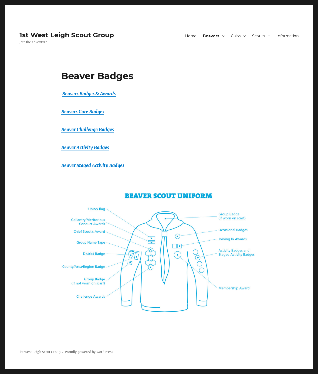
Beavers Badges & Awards (89, 93)
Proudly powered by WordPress (89, 352)
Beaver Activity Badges (85, 147)
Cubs (235, 36)
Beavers (211, 36)
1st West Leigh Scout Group (66, 35)
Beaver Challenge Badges (87, 129)
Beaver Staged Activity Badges (92, 165)
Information (288, 36)
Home (190, 36)
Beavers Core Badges (82, 111)
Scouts (258, 36)
